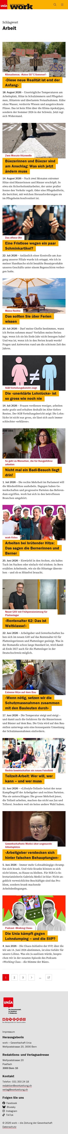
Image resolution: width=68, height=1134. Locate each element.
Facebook (11, 1103)
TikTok (9, 1115)
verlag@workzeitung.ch (15, 1089)
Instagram (11, 1111)
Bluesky (11, 1107)
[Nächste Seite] (31, 977)
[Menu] (62, 4)
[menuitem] (5, 977)
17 (48, 977)
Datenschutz (9, 1126)
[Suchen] (55, 4)
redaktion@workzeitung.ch (17, 1085)
